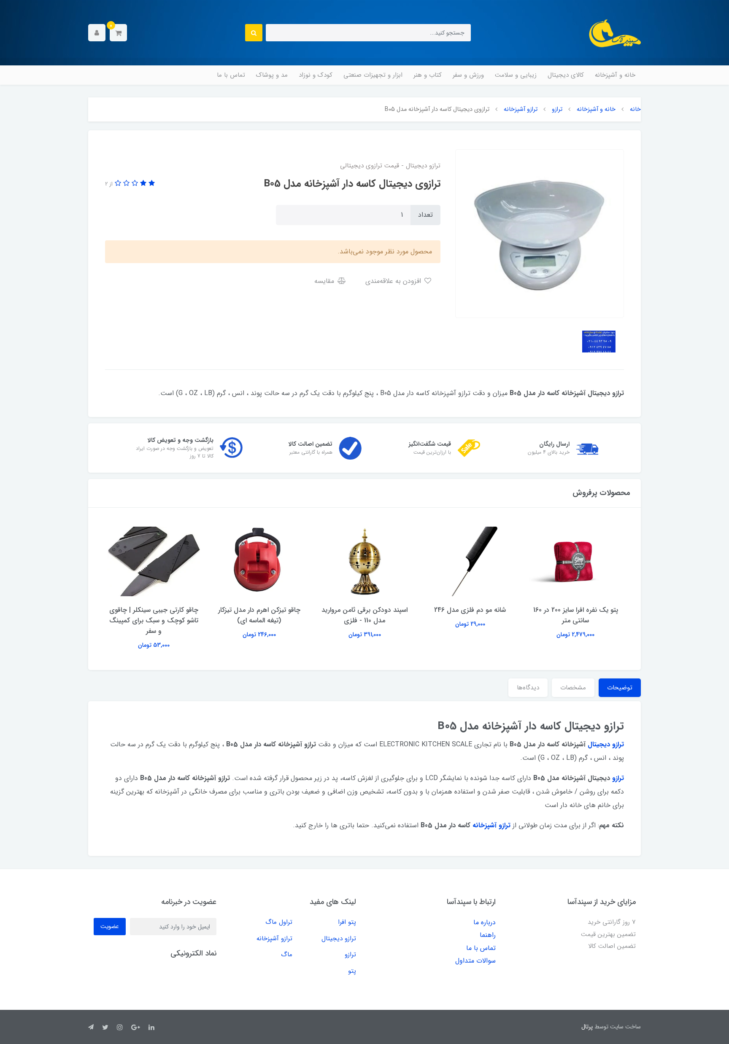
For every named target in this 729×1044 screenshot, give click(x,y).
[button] (118, 32)
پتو (352, 971)
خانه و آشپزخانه (615, 75)
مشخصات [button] (573, 688)
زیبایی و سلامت (516, 75)
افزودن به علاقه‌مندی (394, 281)
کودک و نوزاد (315, 75)
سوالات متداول (475, 960)
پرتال (587, 1026)
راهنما (488, 935)
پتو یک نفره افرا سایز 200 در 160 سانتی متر (575, 615)
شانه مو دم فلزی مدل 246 (470, 610)
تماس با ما (231, 75)
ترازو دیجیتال (338, 939)
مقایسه (325, 281)
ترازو (350, 955)
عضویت (109, 926)
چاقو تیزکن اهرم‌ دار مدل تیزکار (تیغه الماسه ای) (259, 615)
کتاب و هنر (427, 75)
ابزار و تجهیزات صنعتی (372, 75)
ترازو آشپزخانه (274, 939)
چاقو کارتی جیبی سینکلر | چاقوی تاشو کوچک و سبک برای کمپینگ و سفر (153, 620)
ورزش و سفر (468, 75)
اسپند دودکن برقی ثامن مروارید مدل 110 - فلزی (364, 615)
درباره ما (484, 922)
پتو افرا (347, 922)
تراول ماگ (278, 922)
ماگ (286, 955)
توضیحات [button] (619, 688)
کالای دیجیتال (566, 75)
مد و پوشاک (272, 75)
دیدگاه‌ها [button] (528, 688)
